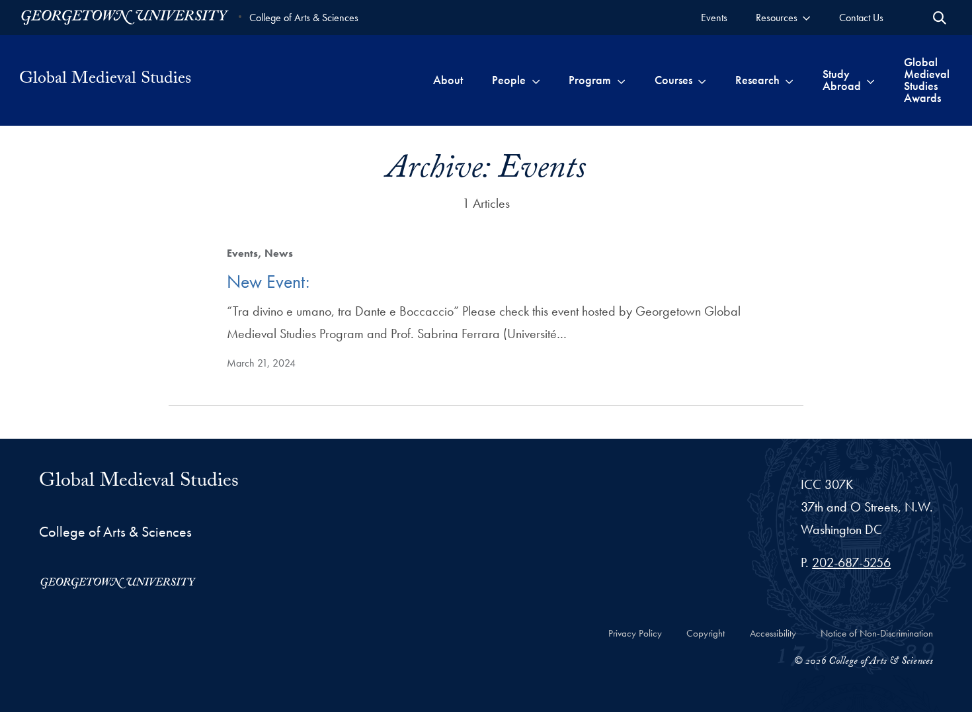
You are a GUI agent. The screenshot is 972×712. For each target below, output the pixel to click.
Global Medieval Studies (105, 80)
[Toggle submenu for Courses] (702, 80)
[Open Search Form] (939, 18)
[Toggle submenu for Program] (621, 80)
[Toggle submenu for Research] (789, 80)
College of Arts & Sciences (303, 17)
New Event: (268, 281)
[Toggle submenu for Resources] (806, 17)
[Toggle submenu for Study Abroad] (870, 80)
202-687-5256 (851, 562)
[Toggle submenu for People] (536, 80)
